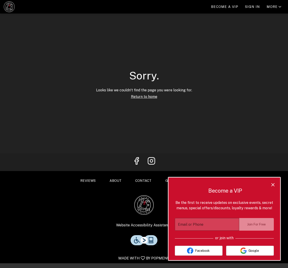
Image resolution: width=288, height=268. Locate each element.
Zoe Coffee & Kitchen (144, 205)
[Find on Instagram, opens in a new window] (151, 162)
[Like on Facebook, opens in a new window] (137, 162)
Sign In (252, 7)
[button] (274, 6)
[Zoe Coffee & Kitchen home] (24, 6)
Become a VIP (224, 7)
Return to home (144, 97)
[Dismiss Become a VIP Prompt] (273, 184)
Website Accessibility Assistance (144, 225)
